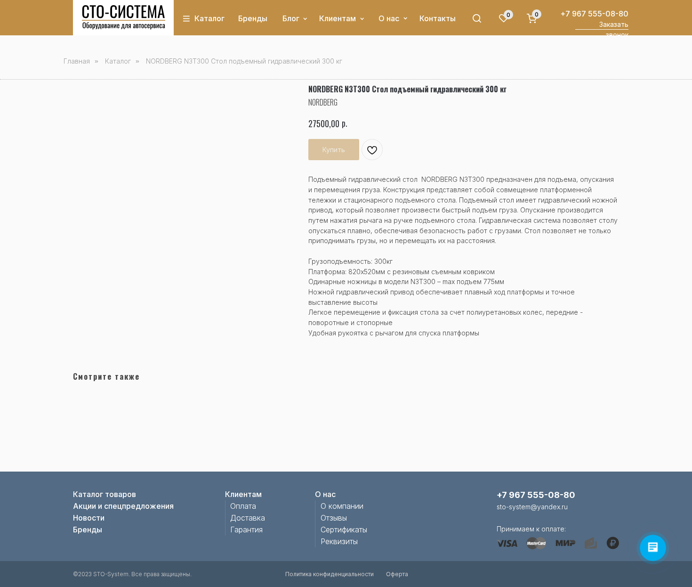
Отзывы (334, 517)
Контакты (437, 18)
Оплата (243, 506)
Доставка (247, 517)
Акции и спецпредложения (123, 506)
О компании (342, 506)
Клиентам (337, 18)
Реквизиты (339, 541)
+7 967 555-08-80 (594, 13)
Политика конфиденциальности (329, 574)
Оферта (397, 574)
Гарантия (246, 529)
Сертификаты (344, 529)
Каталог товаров (104, 494)
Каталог (209, 18)
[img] (123, 17)
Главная (77, 61)
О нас (388, 18)
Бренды (252, 18)
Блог (290, 18)
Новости (89, 517)
